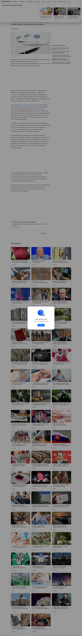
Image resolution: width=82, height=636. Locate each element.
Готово (41, 325)
